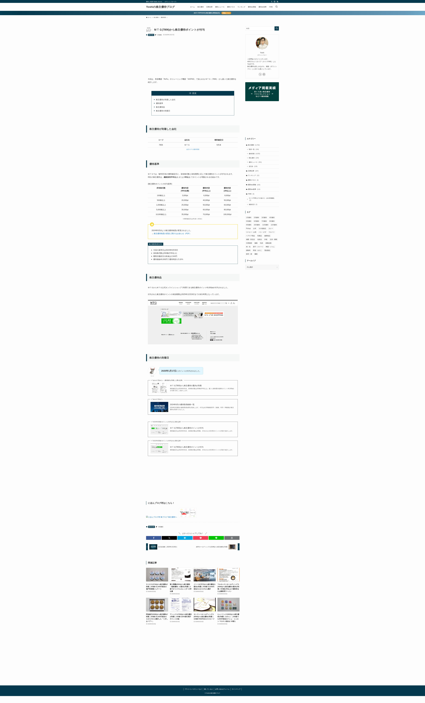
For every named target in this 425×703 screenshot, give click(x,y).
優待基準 (159, 103)
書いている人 (208, 689)
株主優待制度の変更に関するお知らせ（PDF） (172, 233)
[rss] (277, 1)
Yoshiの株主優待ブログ (160, 7)
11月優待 (265, 225)
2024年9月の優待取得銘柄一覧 (182, 404)
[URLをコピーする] (232, 538)
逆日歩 (253, 166)
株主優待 (254, 145)
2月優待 (256, 217)
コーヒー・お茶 (251, 232)
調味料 (248, 250)
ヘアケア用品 (250, 236)
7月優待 (264, 221)
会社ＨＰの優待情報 (192, 149)
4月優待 (271, 217)
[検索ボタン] (276, 7)
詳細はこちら (226, 13)
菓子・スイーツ (258, 247)
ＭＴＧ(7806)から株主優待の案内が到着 (186, 386)
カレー (271, 228)
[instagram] (274, 1)
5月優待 (248, 221)
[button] (153, 538)
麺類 (256, 254)
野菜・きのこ (257, 250)
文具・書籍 (273, 239)
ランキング (253, 175)
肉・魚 (248, 247)
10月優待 (257, 225)
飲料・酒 (249, 254)
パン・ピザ (262, 232)
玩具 (261, 243)
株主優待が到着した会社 (165, 100)
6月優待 (256, 221)
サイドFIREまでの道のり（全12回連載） (262, 199)
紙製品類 (268, 243)
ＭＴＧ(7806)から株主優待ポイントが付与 (186, 428)
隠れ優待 (254, 158)
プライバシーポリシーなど (193, 689)
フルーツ (271, 232)
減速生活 (253, 204)
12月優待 (274, 225)
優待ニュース (255, 162)
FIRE (251, 194)
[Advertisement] (193, 55)
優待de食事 (254, 189)
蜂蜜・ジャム (270, 247)
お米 (254, 228)
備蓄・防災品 (250, 239)
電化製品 (267, 250)
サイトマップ (236, 689)
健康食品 (267, 236)
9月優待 (159, 35)
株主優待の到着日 (163, 111)
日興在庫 (253, 171)
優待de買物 (254, 185)
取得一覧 (254, 149)
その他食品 (262, 228)
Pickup (248, 228)
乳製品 (259, 236)
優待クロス (253, 180)
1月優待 (248, 217)
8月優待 (271, 221)
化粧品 (259, 239)
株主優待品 (160, 107)
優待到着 (151, 35)
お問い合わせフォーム (222, 689)
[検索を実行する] (276, 28)
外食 (265, 239)
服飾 (256, 243)
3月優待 (264, 217)
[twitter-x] (271, 1)
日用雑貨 (249, 243)
